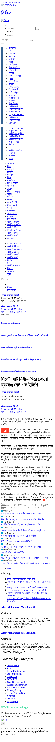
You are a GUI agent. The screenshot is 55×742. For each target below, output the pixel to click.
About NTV (13, 665)
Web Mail (12, 676)
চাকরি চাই (12, 95)
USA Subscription (16, 687)
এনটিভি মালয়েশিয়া (16, 109)
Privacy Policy (14, 690)
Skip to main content (11, 2)
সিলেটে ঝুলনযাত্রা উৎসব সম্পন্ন (11, 323)
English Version (16, 114)
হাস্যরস (12, 100)
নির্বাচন (6, 13)
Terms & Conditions (17, 693)
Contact (11, 696)
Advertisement (14, 673)
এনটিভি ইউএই (14, 111)
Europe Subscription (17, 684)
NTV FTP (12, 679)
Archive (11, 698)
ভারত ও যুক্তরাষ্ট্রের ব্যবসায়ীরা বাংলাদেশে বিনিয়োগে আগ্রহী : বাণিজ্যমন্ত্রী (24, 335)
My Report (12, 701)
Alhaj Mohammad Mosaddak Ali (18, 607)
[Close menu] (2, 43)
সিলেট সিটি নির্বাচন (21, 505)
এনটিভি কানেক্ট (14, 120)
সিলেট (33, 505)
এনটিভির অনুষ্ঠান (15, 150)
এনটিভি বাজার (14, 117)
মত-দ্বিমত (13, 64)
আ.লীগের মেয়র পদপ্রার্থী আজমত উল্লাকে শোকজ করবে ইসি (24, 557)
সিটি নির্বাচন (11, 290)
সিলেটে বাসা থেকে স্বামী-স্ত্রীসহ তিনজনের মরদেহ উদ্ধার (18, 371)
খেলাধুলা (12, 53)
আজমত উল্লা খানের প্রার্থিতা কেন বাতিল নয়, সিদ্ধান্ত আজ (24, 530)
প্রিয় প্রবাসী (13, 89)
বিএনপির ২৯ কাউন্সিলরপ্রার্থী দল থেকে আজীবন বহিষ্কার (22, 519)
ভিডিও (11, 144)
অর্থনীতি (12, 59)
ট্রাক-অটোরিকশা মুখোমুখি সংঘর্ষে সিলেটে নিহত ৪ (16, 347)
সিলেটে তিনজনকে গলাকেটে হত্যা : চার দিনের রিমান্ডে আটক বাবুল (21, 359)
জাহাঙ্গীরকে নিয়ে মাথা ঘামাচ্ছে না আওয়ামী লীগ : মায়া (21, 546)
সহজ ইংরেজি (14, 86)
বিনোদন (12, 56)
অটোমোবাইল (14, 98)
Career (10, 668)
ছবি (10, 147)
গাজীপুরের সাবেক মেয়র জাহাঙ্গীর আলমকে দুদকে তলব (21, 513)
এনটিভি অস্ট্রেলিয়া (16, 133)
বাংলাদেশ (12, 48)
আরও (9, 568)
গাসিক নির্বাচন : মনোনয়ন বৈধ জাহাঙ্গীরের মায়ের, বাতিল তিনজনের (25, 563)
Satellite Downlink (16, 682)
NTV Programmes (16, 671)
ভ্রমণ (11, 78)
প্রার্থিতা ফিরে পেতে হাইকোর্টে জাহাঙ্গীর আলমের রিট (20, 524)
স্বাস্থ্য (11, 73)
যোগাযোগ (12, 122)
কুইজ (11, 158)
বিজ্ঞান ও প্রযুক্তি (15, 75)
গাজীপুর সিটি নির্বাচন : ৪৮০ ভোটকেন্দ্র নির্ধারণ (18, 535)
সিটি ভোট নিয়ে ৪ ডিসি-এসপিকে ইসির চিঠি (17, 541)
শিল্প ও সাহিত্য (14, 67)
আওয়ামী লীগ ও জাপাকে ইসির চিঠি (14, 552)
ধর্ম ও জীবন (13, 81)
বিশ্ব (10, 50)
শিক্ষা (11, 62)
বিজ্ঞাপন (12, 153)
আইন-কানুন (13, 92)
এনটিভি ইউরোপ (15, 106)
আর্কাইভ (12, 155)
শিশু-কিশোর (13, 103)
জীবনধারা (12, 70)
